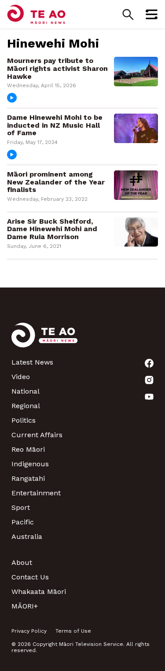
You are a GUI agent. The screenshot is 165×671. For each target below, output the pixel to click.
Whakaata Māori (38, 591)
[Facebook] (149, 363)
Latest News (32, 362)
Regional (25, 406)
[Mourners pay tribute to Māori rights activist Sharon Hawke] (136, 71)
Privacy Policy (29, 631)
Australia (26, 536)
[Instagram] (149, 380)
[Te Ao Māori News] (44, 340)
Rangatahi (28, 478)
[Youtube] (149, 396)
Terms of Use (73, 631)
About (21, 562)
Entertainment (36, 493)
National (25, 391)
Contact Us (30, 577)
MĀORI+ (24, 606)
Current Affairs (36, 435)
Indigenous (30, 464)
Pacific (22, 522)
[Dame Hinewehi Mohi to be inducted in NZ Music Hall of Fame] (136, 127)
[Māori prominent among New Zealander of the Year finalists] (136, 184)
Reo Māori (28, 449)
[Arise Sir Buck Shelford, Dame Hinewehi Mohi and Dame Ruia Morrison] (136, 231)
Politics (23, 420)
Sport (20, 507)
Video (20, 376)
